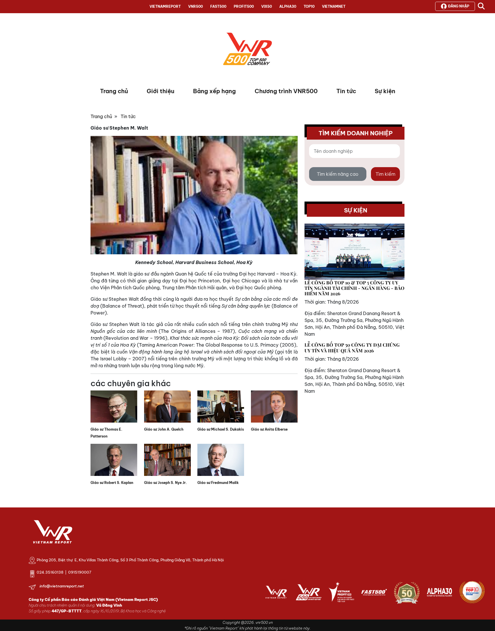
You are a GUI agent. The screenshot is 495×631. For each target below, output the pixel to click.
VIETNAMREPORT (165, 6)
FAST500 (218, 6)
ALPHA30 (287, 6)
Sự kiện (385, 91)
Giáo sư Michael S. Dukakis (220, 429)
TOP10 (309, 6)
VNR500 (195, 6)
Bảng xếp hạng (214, 91)
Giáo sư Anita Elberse (269, 429)
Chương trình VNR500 (286, 91)
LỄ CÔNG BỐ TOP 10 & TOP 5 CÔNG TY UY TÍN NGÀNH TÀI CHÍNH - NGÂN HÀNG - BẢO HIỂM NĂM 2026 (354, 288)
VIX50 (266, 6)
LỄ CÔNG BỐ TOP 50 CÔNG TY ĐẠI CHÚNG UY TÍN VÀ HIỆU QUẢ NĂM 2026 (352, 347)
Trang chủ (114, 91)
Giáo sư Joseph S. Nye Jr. (165, 482)
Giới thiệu (160, 91)
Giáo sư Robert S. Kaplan (112, 482)
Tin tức (346, 91)
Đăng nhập (458, 6)
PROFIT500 (244, 6)
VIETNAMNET (333, 6)
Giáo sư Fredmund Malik (218, 482)
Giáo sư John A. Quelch (163, 429)
